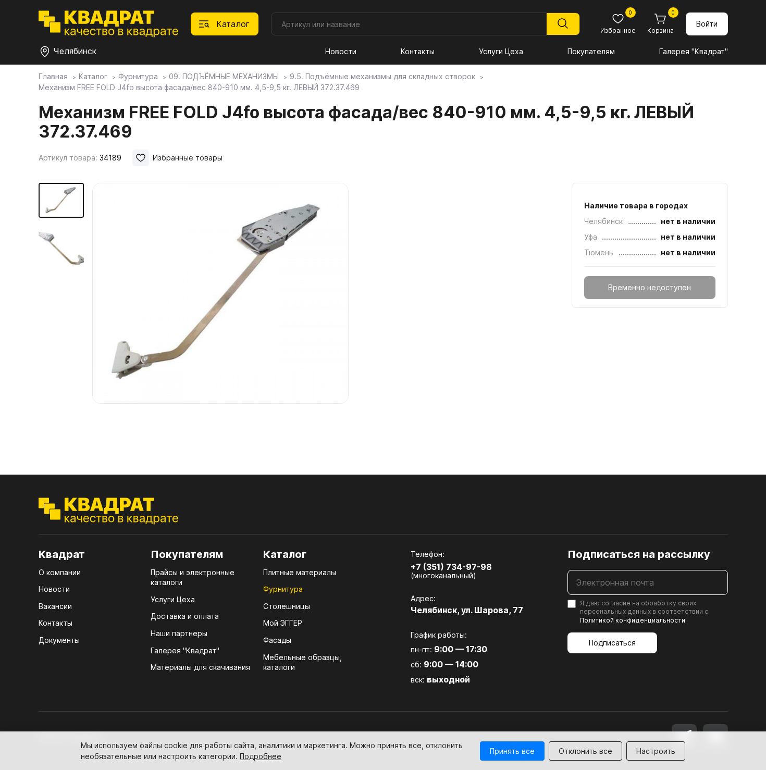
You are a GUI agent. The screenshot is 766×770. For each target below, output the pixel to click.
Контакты (418, 51)
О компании (60, 572)
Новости (340, 51)
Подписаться (612, 642)
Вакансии (55, 606)
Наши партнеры (179, 633)
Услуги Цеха (501, 51)
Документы (59, 640)
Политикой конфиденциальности (632, 620)
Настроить (655, 751)
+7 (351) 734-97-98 (451, 567)
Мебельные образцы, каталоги (302, 662)
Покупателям (591, 51)
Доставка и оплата (185, 616)
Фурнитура (283, 589)
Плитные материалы (299, 572)
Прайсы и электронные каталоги (192, 577)
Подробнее (260, 756)
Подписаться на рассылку (638, 554)
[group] (220, 313)
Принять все (512, 751)
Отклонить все (585, 751)
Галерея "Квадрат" (693, 51)
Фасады (277, 640)
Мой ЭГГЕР (282, 622)
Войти (707, 23)
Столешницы (286, 606)
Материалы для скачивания (200, 667)
